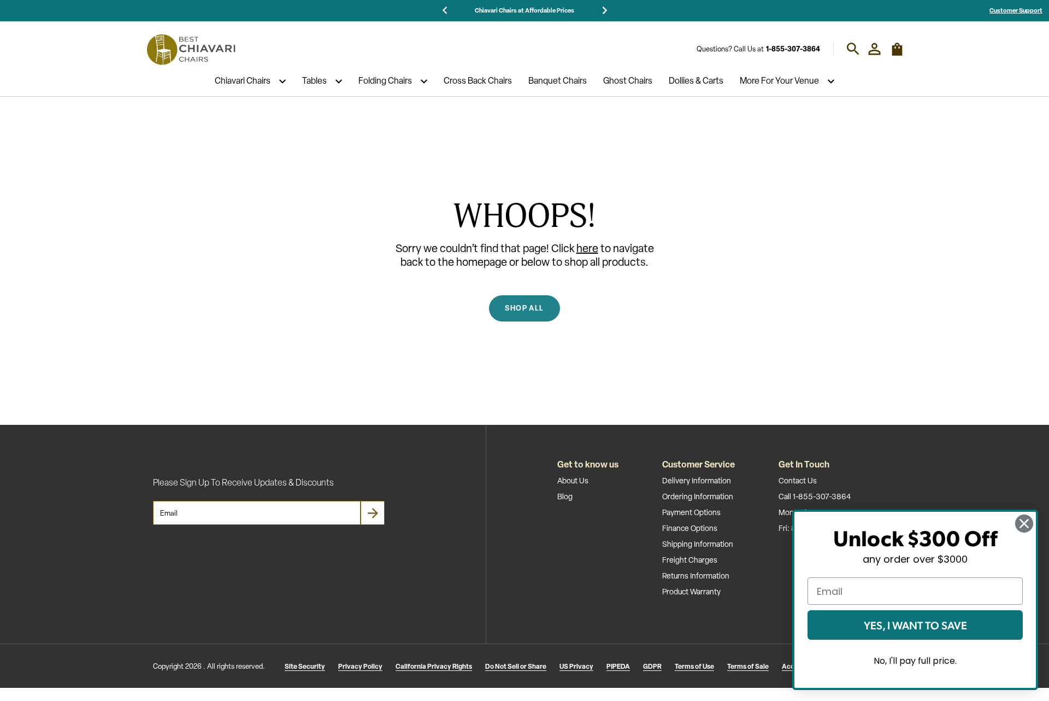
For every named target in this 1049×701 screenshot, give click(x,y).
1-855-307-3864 (793, 49)
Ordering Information (697, 496)
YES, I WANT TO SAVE (915, 625)
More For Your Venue (779, 81)
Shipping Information (697, 544)
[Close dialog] (1024, 523)
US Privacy (576, 666)
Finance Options (689, 528)
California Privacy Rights (434, 666)
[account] (874, 49)
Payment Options (691, 512)
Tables (314, 81)
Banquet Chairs (557, 81)
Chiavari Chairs (242, 81)
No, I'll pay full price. (915, 661)
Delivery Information (696, 481)
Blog (565, 496)
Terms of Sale (748, 666)
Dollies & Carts (696, 81)
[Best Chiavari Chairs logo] (190, 49)
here (587, 248)
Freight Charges (689, 560)
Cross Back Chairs (478, 81)
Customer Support (1015, 10)
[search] (853, 49)
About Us (572, 481)
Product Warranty (691, 592)
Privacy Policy (360, 666)
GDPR (652, 666)
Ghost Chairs (627, 81)
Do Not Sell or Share (515, 666)
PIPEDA (618, 666)
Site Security (305, 666)
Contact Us (798, 481)
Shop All (524, 308)
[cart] (897, 54)
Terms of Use (694, 666)
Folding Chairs (385, 81)
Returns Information (695, 576)
